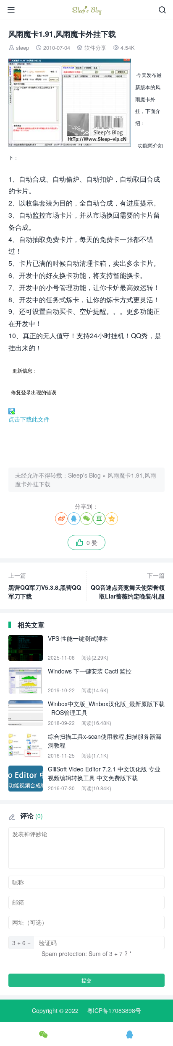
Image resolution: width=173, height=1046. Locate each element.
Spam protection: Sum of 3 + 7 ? (85, 953)
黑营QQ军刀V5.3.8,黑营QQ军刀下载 (44, 585)
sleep (22, 47)
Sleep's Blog (84, 475)
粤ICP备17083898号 (114, 1010)
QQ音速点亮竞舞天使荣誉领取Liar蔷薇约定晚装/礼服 (128, 585)
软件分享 (95, 47)
